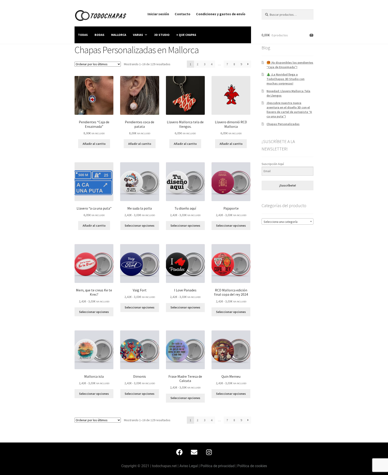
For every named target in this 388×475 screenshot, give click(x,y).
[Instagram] (208, 452)
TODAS (83, 35)
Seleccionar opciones (139, 225)
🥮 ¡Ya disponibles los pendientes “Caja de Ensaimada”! (290, 65)
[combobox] (287, 221)
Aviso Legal (188, 466)
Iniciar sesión (158, 14)
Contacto (182, 14)
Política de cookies (252, 466)
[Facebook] (179, 452)
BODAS (99, 35)
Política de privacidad (218, 466)
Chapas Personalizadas (283, 124)
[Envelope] (194, 452)
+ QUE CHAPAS (186, 35)
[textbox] (287, 222)
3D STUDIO (162, 35)
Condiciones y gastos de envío (220, 14)
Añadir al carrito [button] (94, 144)
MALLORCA (118, 35)
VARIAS (138, 35)
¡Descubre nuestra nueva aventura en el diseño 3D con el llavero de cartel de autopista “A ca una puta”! (289, 109)
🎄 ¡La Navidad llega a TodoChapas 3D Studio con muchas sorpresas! (285, 78)
